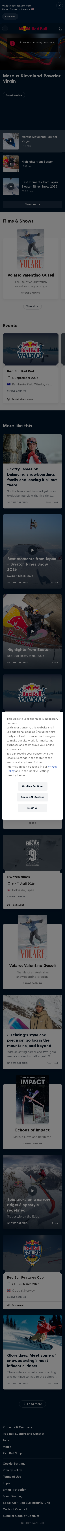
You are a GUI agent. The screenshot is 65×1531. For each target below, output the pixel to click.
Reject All (32, 808)
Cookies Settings (32, 786)
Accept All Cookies (32, 797)
